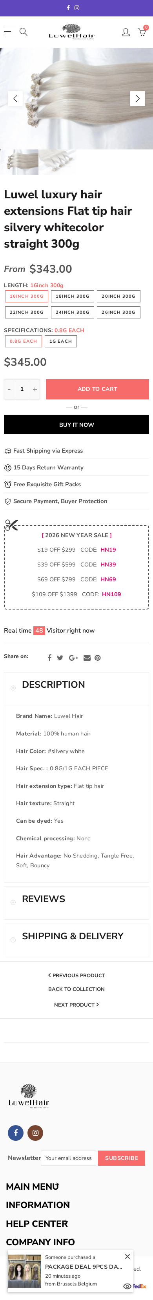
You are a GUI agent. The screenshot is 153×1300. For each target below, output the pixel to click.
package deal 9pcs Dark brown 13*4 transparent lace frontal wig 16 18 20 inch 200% (84, 1267)
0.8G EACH (23, 341)
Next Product (74, 1005)
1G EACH (60, 341)
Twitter (60, 658)
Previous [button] (15, 98)
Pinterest (97, 658)
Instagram (35, 1133)
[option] (76, 98)
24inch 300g (72, 312)
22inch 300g (27, 312)
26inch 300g (118, 312)
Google (73, 658)
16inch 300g (27, 296)
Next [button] (137, 98)
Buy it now (76, 425)
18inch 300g (72, 296)
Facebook (49, 658)
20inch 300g (118, 296)
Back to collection (76, 990)
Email (87, 658)
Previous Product (79, 975)
